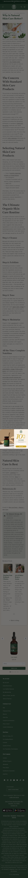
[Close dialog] (0, 429)
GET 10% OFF (21, 446)
